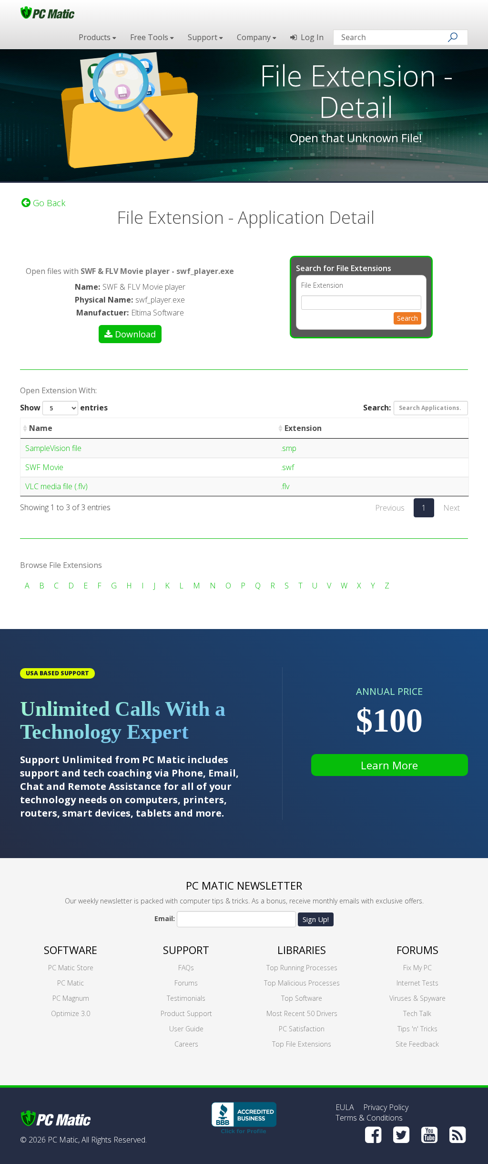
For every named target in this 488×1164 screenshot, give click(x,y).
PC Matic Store (70, 967)
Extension (303, 428)
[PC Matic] (47, 12)
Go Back (47, 203)
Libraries (301, 950)
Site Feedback (417, 1044)
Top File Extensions (301, 1044)
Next (451, 508)
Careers (186, 1044)
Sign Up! (316, 919)
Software (70, 950)
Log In (310, 37)
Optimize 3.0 (70, 1013)
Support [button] (203, 37)
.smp (288, 448)
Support (186, 950)
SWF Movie (44, 467)
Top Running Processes (301, 967)
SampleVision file (53, 448)
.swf (287, 467)
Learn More (389, 765)
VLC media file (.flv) (56, 486)
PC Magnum (70, 998)
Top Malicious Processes (302, 982)
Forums (186, 982)
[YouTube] (429, 1134)
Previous (390, 508)
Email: (164, 918)
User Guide (186, 1028)
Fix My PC (417, 967)
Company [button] (255, 37)
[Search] (453, 37)
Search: (377, 407)
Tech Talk (417, 1013)
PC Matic (70, 982)
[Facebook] (373, 1134)
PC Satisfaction (302, 1028)
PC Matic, (64, 1139)
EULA (345, 1107)
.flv (285, 486)
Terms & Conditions (369, 1117)
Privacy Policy (385, 1107)
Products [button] (95, 37)
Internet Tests (417, 982)
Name (40, 428)
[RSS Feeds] (457, 1134)
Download (135, 334)
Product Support (186, 1013)
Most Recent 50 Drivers (301, 1013)
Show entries (64, 407)
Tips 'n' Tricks (417, 1028)
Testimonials (186, 998)
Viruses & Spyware (417, 998)
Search (407, 318)
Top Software (301, 998)
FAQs (186, 967)
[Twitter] (401, 1134)
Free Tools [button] (150, 37)
